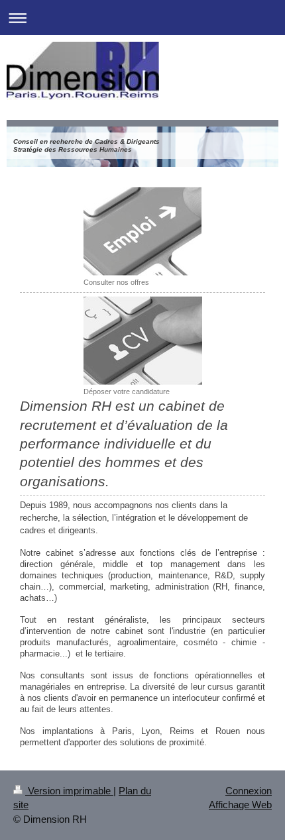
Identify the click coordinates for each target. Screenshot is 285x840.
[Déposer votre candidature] (143, 340)
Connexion (248, 790)
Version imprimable (69, 790)
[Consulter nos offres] (142, 231)
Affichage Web (240, 804)
